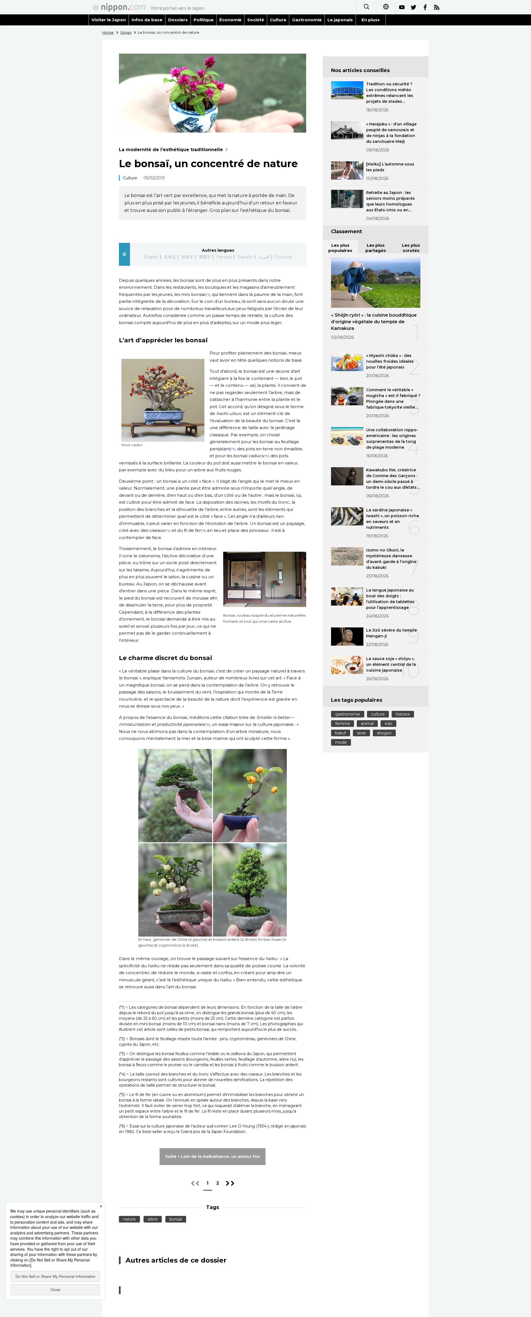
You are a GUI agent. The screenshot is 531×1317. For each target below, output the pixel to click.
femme (342, 723)
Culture (278, 19)
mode (341, 742)
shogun (384, 732)
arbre (153, 1219)
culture (378, 714)
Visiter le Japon (109, 19)
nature (129, 1219)
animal (367, 723)
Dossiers (178, 19)
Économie (230, 19)
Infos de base (147, 19)
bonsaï (176, 1219)
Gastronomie (307, 19)
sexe (361, 732)
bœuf (340, 732)
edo (388, 723)
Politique (204, 19)
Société (255, 19)
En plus (369, 19)
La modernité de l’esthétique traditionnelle (171, 149)
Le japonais (340, 19)
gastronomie (347, 714)
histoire (403, 714)
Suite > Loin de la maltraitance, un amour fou (212, 1156)
